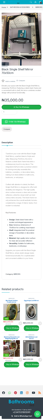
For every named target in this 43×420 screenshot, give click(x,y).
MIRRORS (5, 66)
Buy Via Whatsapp (22, 107)
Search (31, 2)
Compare (22, 80)
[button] (39, 15)
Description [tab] (7, 143)
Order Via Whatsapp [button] (17, 122)
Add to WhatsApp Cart (23, 416)
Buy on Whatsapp (12, 328)
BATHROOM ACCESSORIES (20, 7)
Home (4, 7)
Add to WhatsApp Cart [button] (17, 323)
